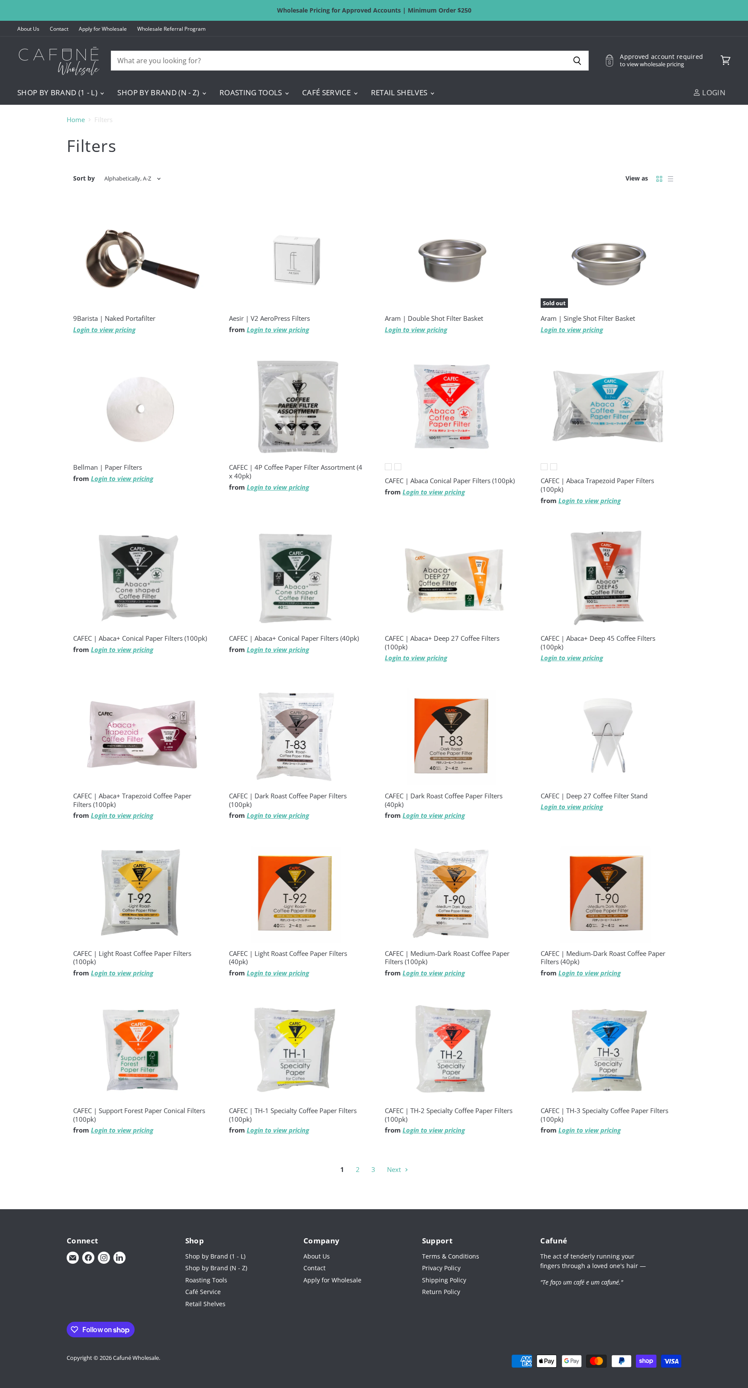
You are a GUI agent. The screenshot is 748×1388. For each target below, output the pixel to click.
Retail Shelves (400, 92)
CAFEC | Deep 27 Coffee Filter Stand (594, 795)
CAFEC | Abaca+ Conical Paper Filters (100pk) (140, 638)
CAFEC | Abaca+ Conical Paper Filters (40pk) (294, 638)
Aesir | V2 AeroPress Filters (269, 318)
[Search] (577, 61)
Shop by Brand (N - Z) (159, 92)
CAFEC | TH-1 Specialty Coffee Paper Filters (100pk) (293, 1114)
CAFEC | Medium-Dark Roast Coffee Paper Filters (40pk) (603, 957)
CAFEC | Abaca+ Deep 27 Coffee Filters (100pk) (442, 642)
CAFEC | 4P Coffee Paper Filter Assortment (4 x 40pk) (295, 471)
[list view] (670, 178)
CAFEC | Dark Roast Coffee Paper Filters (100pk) (288, 800)
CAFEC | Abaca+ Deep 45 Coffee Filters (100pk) (598, 642)
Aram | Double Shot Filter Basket (434, 318)
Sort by (84, 178)
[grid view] (659, 178)
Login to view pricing (104, 329)
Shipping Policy (444, 1280)
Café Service (327, 92)
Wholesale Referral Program (171, 29)
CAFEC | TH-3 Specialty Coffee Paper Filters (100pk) (604, 1114)
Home (76, 119)
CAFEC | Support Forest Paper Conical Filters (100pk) (139, 1114)
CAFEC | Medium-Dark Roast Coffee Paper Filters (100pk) (447, 957)
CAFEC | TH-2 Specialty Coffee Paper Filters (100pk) (449, 1114)
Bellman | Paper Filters (107, 467)
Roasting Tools (251, 92)
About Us (28, 29)
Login (712, 92)
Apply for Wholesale (103, 29)
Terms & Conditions (450, 1256)
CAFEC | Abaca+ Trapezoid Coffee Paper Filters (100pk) (132, 800)
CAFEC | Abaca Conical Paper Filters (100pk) (450, 480)
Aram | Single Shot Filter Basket (588, 318)
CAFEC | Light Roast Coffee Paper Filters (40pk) (288, 957)
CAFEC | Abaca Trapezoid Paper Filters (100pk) (597, 485)
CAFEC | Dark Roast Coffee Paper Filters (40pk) (444, 800)
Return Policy (441, 1292)
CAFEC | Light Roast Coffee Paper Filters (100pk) (132, 957)
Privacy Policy (441, 1268)
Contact (59, 29)
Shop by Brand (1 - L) (58, 92)
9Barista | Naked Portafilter (114, 318)
